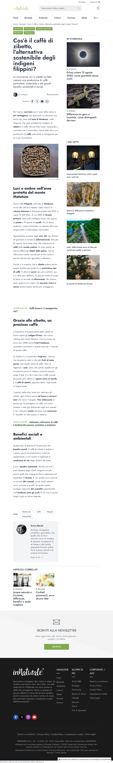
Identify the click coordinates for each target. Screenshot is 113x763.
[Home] (21, 8)
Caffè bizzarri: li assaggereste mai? (35, 310)
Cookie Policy (96, 689)
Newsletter (82, 2)
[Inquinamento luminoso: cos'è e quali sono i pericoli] (83, 157)
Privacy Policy (95, 685)
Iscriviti (56, 646)
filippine (50, 512)
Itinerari (59, 702)
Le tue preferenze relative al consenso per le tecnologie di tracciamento (84, 759)
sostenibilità (26, 516)
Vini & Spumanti (79, 710)
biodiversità (26, 512)
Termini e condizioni (99, 681)
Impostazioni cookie (98, 693)
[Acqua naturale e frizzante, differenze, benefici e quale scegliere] (22, 580)
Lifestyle (75, 698)
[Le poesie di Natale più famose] (83, 267)
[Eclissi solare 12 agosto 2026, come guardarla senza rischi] (83, 54)
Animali (59, 698)
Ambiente (43, 17)
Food (15, 17)
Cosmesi (71, 17)
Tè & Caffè (29, 29)
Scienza (75, 702)
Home (15, 24)
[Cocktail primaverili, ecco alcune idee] (45, 580)
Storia (74, 706)
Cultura (57, 17)
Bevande (28, 17)
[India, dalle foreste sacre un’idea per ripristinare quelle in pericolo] (83, 230)
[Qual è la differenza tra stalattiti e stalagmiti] (83, 194)
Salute (84, 17)
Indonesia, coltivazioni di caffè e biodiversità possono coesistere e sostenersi (35, 423)
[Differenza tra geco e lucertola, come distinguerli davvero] (83, 96)
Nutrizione (76, 689)
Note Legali (95, 698)
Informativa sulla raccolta (9, 762)
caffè (39, 512)
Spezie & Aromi (79, 693)
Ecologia (29, 33)
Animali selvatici (44, 29)
